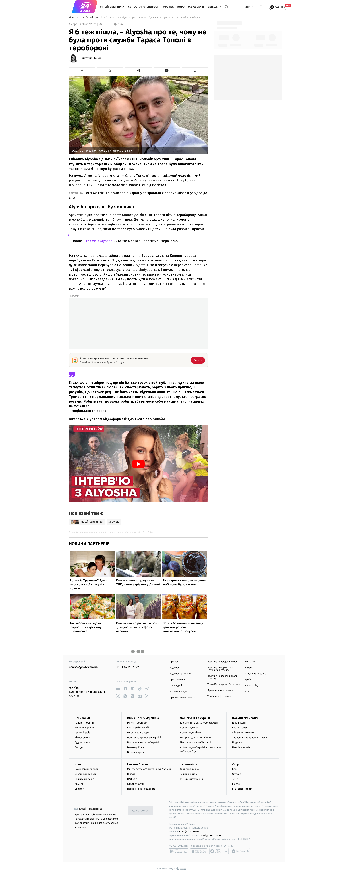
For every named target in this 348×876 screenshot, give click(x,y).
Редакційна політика (181, 674)
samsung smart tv (240, 851)
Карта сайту (251, 685)
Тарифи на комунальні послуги (251, 737)
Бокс (235, 769)
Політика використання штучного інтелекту (220, 669)
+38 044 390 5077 (128, 667)
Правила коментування (220, 690)
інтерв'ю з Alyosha (98, 241)
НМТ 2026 (132, 779)
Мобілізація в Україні (195, 718)
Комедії (79, 783)
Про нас (174, 662)
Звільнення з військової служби (199, 722)
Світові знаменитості (143, 6)
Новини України (84, 727)
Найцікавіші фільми (87, 769)
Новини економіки (245, 718)
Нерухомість (188, 764)
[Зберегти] (195, 70)
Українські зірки (112, 6)
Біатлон (236, 783)
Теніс (235, 779)
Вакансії (249, 668)
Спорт (236, 764)
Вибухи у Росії (135, 747)
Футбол (236, 774)
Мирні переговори (138, 732)
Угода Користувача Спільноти (223, 684)
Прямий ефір (82, 732)
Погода (79, 747)
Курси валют (239, 727)
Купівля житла (188, 774)
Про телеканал (178, 679)
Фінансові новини (243, 732)
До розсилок (140, 810)
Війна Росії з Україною (143, 718)
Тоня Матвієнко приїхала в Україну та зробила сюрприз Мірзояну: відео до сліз (138, 195)
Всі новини (82, 718)
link (118, 689)
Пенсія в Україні (241, 747)
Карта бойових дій (138, 727)
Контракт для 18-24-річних (195, 737)
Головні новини (84, 722)
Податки (237, 742)
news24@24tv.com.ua (83, 667)
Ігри (247, 691)
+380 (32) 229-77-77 (189, 831)
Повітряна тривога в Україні (144, 737)
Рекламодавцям (178, 691)
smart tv (219, 851)
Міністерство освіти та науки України (149, 769)
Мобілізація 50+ (189, 727)
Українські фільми (85, 774)
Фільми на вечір (84, 779)
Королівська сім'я (190, 6)
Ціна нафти (239, 722)
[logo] (85, 7)
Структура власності (256, 674)
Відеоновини (82, 737)
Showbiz (73, 17)
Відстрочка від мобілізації (195, 742)
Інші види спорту (242, 788)
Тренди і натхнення (191, 779)
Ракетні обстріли (137, 722)
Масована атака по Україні (143, 742)
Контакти (250, 662)
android (178, 851)
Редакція (174, 668)
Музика (168, 6)
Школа (131, 774)
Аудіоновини (82, 742)
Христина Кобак (91, 58)
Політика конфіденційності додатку (222, 677)
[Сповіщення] (261, 6)
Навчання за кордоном (141, 788)
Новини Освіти (137, 764)
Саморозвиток (135, 783)
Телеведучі (176, 685)
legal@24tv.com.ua (211, 835)
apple (198, 851)
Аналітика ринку (189, 769)
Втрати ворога (135, 752)
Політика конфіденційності (222, 662)
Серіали (79, 788)
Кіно (78, 764)
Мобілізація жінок (190, 732)
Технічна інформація (219, 696)
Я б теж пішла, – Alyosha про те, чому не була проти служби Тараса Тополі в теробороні (152, 17)
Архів (248, 679)
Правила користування (182, 697)
